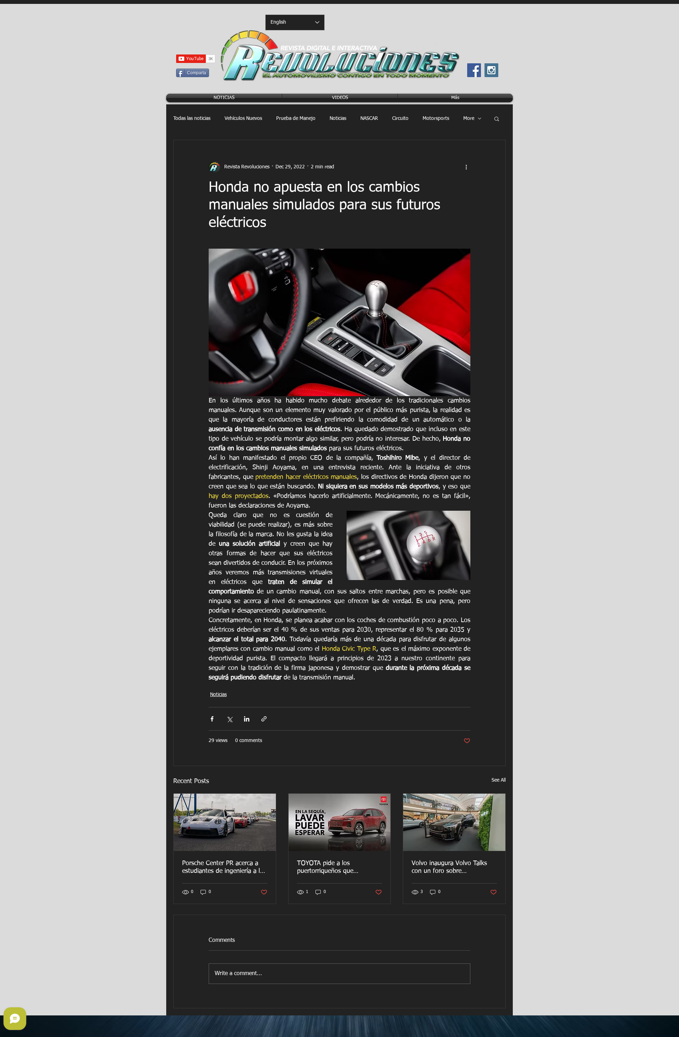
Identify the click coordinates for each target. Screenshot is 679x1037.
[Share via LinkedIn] (246, 719)
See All (499, 780)
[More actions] (466, 167)
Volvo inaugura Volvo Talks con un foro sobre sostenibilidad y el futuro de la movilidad (454, 867)
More (468, 118)
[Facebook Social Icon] (474, 70)
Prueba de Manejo (295, 118)
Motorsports (436, 118)
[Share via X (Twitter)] (229, 719)
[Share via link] (264, 719)
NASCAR (369, 118)
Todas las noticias (191, 118)
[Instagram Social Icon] (491, 70)
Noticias (338, 118)
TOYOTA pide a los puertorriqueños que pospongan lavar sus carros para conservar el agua (335, 867)
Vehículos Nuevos (243, 118)
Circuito (400, 118)
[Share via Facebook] (212, 719)
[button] (496, 118)
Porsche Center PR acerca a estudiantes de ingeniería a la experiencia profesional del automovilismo (222, 867)
